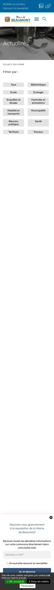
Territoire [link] (14, 131)
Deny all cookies (39, 581)
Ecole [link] (13, 92)
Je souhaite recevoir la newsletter (28, 563)
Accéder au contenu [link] (14, 4)
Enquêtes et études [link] (13, 101)
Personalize (27, 586)
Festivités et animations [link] (38, 101)
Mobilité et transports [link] (14, 112)
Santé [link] (38, 121)
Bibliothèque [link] (38, 84)
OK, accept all (16, 581)
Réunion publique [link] (14, 123)
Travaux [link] (38, 131)
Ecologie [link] (38, 92)
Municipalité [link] (38, 110)
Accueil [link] (6, 64)
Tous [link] (13, 84)
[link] (15, 8)
